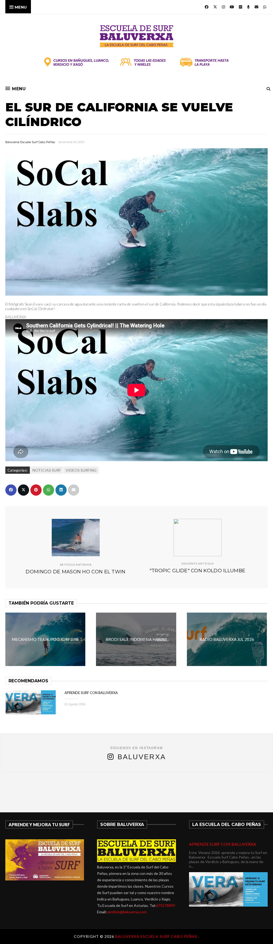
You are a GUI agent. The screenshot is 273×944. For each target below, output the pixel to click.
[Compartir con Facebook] (11, 490)
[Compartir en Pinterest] (36, 490)
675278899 (165, 905)
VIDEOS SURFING (81, 470)
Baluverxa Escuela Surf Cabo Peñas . (157, 936)
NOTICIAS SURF (47, 470)
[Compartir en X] (23, 490)
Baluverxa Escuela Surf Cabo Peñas (30, 142)
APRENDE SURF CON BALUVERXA (91, 693)
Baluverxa (142, 757)
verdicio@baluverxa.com (127, 912)
